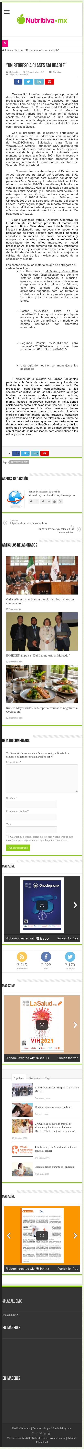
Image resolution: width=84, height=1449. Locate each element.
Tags (47, 1078)
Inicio (8, 50)
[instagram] (49, 1433)
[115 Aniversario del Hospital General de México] (22, 1090)
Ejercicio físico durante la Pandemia (54, 1166)
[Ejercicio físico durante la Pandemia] (22, 1169)
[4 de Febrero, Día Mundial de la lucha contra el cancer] (22, 1150)
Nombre (11, 798)
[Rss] (33, 1433)
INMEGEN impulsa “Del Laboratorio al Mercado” (38, 655)
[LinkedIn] (44, 1433)
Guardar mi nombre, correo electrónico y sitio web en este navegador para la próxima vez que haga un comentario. (39, 838)
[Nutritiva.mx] (42, 18)
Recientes (34, 1078)
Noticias (18, 50)
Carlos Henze (14, 1438)
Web (8, 823)
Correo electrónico (17, 811)
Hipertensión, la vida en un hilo (28, 522)
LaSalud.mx (24, 1428)
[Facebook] (37, 1433)
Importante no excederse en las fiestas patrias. (56, 529)
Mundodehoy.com (61, 1428)
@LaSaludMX (12, 1301)
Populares (18, 1078)
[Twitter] (40, 1433)
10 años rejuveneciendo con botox (54, 1107)
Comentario (13, 761)
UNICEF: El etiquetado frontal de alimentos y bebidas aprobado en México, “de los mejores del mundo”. (55, 1127)
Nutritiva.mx (19, 462)
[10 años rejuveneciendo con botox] (22, 1110)
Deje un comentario (19, 74)
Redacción (14, 72)
